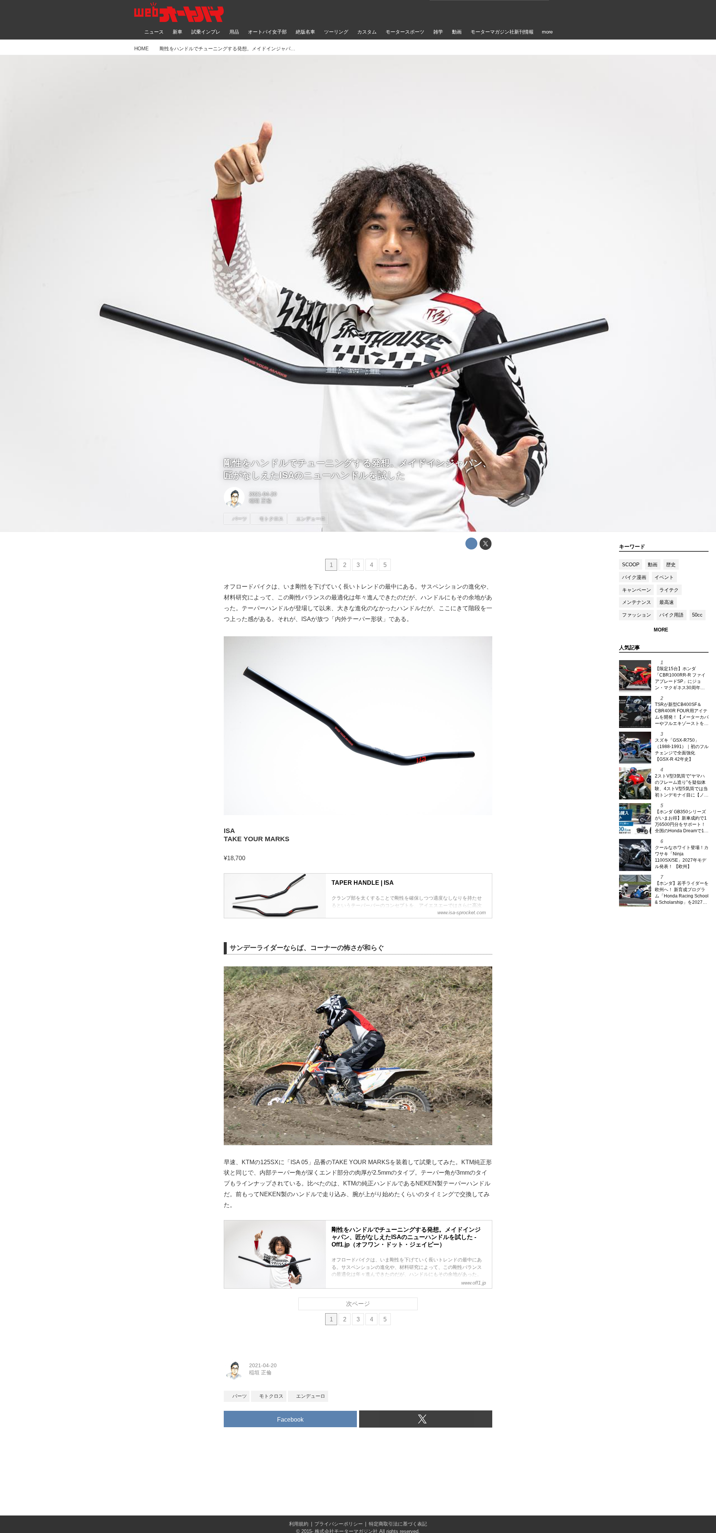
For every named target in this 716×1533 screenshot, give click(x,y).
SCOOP (631, 564)
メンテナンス (636, 602)
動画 (652, 564)
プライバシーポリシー (338, 1524)
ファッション (636, 615)
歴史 (671, 564)
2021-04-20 (263, 494)
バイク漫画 (634, 577)
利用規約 (298, 1524)
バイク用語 (671, 615)
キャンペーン (636, 590)
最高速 (666, 602)
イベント (664, 577)
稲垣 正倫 (260, 501)
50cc (697, 615)
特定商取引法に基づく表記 (398, 1524)
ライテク (669, 590)
